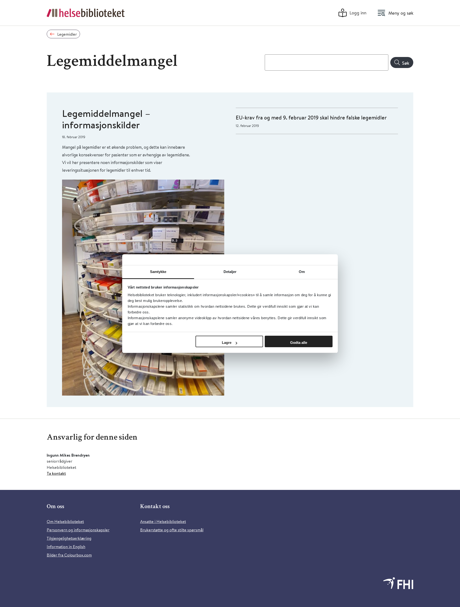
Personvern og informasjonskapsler (78, 530)
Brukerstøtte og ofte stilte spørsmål (171, 530)
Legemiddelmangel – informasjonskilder (106, 119)
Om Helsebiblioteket (65, 521)
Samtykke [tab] (158, 272)
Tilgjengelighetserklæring (69, 538)
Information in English (66, 546)
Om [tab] (302, 272)
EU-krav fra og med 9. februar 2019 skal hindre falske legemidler (311, 117)
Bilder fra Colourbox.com (69, 555)
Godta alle (298, 342)
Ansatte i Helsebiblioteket (163, 521)
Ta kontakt (56, 473)
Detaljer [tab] (230, 272)
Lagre (226, 342)
